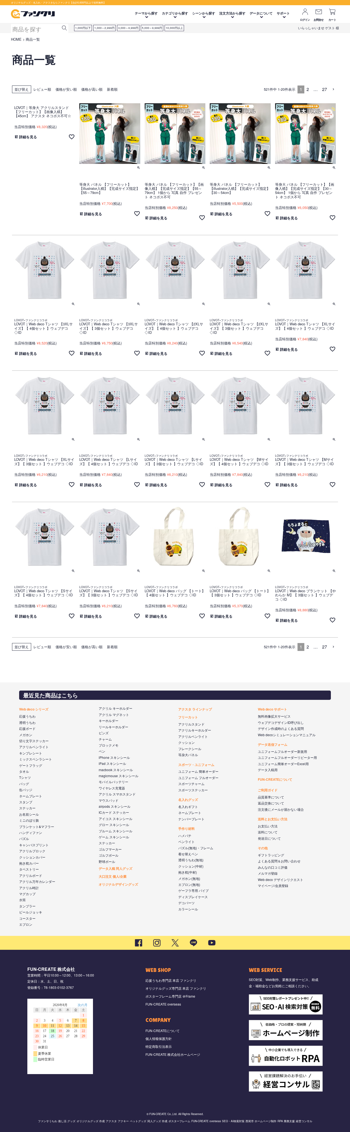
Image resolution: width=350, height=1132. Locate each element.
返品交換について (271, 803)
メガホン (25, 734)
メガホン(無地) (189, 878)
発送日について (269, 838)
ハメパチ (184, 835)
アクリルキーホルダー (194, 730)
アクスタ (111, 1121)
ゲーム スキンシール (114, 837)
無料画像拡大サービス (274, 716)
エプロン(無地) (189, 884)
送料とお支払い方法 (272, 818)
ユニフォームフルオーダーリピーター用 (287, 757)
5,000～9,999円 (152, 28)
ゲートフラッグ (30, 765)
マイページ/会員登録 (273, 885)
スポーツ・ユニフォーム (196, 764)
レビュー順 (42, 89)
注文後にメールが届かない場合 (281, 809)
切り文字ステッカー (34, 740)
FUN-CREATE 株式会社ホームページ (172, 1054)
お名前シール (29, 814)
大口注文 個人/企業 (113, 876)
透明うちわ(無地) (190, 859)
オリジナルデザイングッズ (118, 884)
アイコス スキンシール (115, 818)
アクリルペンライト (34, 746)
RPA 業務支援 (286, 1121)
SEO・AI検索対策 (233, 1121)
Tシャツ (25, 777)
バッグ (24, 783)
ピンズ (104, 732)
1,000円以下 (83, 28)
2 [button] (308, 89)
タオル (24, 771)
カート (332, 20)
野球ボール (107, 861)
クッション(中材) (190, 866)
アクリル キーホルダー (115, 708)
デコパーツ (186, 902)
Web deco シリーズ (33, 709)
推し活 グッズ (66, 1121)
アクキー (123, 1121)
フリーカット (188, 717)
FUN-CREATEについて (275, 779)
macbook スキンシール (116, 769)
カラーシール (188, 909)
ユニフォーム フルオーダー (198, 777)
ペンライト (186, 841)
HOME (16, 39)
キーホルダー (108, 720)
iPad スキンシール (112, 763)
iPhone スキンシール (114, 757)
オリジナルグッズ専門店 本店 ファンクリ (175, 988)
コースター (27, 918)
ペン (102, 751)
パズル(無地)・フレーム (195, 847)
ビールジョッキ (30, 912)
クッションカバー (32, 857)
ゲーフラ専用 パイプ (193, 890)
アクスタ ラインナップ (195, 709)
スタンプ (25, 802)
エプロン (25, 924)
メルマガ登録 (268, 873)
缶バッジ (25, 789)
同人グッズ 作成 (157, 1121)
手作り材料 (186, 828)
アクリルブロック (32, 850)
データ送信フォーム (272, 744)
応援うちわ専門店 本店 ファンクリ (170, 980)
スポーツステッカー (193, 790)
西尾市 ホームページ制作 (261, 1121)
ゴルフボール (108, 855)
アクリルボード (30, 875)
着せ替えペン (188, 853)
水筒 (22, 899)
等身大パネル (188, 754)
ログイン (305, 20)
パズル (24, 838)
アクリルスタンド (191, 724)
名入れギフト (188, 806)
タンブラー (27, 906)
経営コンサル (304, 1121)
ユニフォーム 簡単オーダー (198, 771)
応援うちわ (27, 716)
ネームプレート (30, 796)
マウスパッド (108, 800)
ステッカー (27, 808)
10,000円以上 (174, 28)
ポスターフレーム (179, 1121)
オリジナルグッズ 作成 (91, 1121)
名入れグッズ (188, 799)
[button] (333, 89)
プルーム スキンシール (115, 831)
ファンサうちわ (47, 1121)
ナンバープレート (191, 818)
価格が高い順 (92, 89)
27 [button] (324, 89)
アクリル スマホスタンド (117, 794)
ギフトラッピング (271, 855)
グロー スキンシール (114, 824)
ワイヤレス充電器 (112, 788)
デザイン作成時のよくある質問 (281, 728)
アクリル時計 (29, 887)
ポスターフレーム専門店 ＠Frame (170, 996)
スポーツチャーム (191, 783)
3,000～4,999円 (128, 28)
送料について (268, 832)
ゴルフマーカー (110, 849)
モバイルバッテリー (113, 781)
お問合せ (319, 20)
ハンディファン (30, 832)
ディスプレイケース (193, 896)
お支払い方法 (268, 826)
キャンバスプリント (34, 844)
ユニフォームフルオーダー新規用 (282, 751)
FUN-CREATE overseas (163, 1004)
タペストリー (29, 869)
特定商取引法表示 (158, 1046)
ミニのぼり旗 (29, 820)
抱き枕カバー (29, 863)
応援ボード (27, 728)
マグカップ (27, 893)
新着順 (112, 89)
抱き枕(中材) (187, 872)
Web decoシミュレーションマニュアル (287, 734)
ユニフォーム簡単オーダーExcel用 (283, 763)
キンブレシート (30, 753)
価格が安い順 (66, 89)
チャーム (105, 739)
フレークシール (189, 748)
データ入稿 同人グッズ (115, 868)
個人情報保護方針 (158, 1038)
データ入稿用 (268, 769)
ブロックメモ (108, 745)
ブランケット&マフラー (36, 826)
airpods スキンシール (114, 806)
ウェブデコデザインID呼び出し (281, 722)
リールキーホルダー (113, 726)
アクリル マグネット (114, 714)
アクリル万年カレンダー (37, 881)
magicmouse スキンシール (118, 775)
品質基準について (271, 797)
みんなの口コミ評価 (272, 867)
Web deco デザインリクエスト (280, 879)
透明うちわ (27, 722)
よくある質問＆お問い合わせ (279, 861)
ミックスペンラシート (35, 759)
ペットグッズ (138, 1121)
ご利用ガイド (268, 790)
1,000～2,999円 (104, 28)
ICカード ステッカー (114, 812)
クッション (186, 742)
